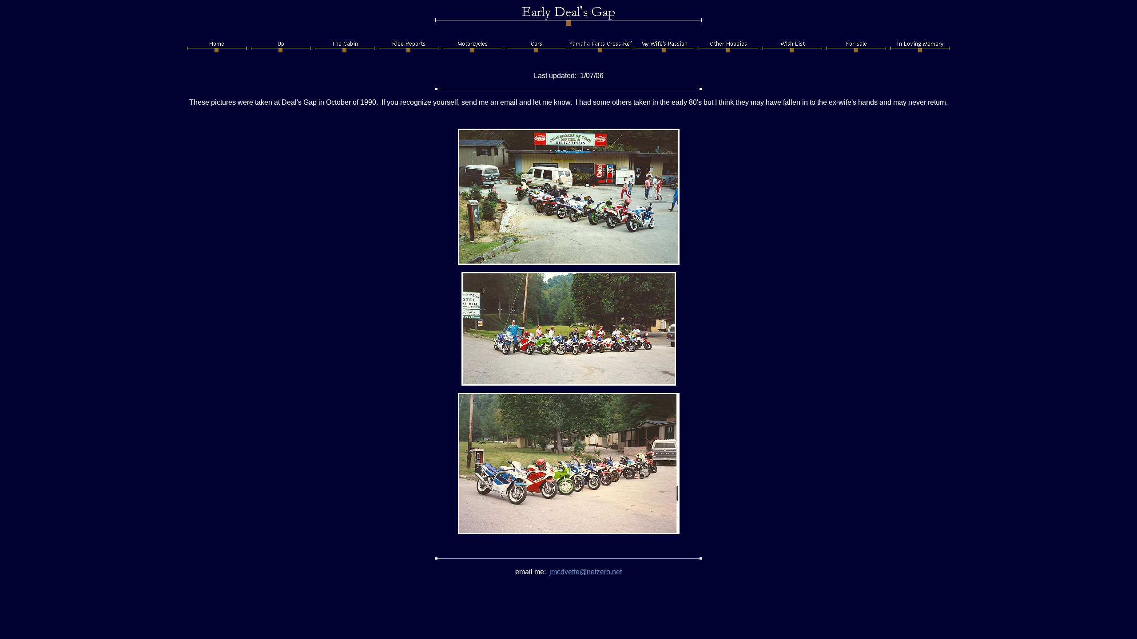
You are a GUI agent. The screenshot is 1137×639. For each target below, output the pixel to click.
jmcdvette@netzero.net (585, 572)
